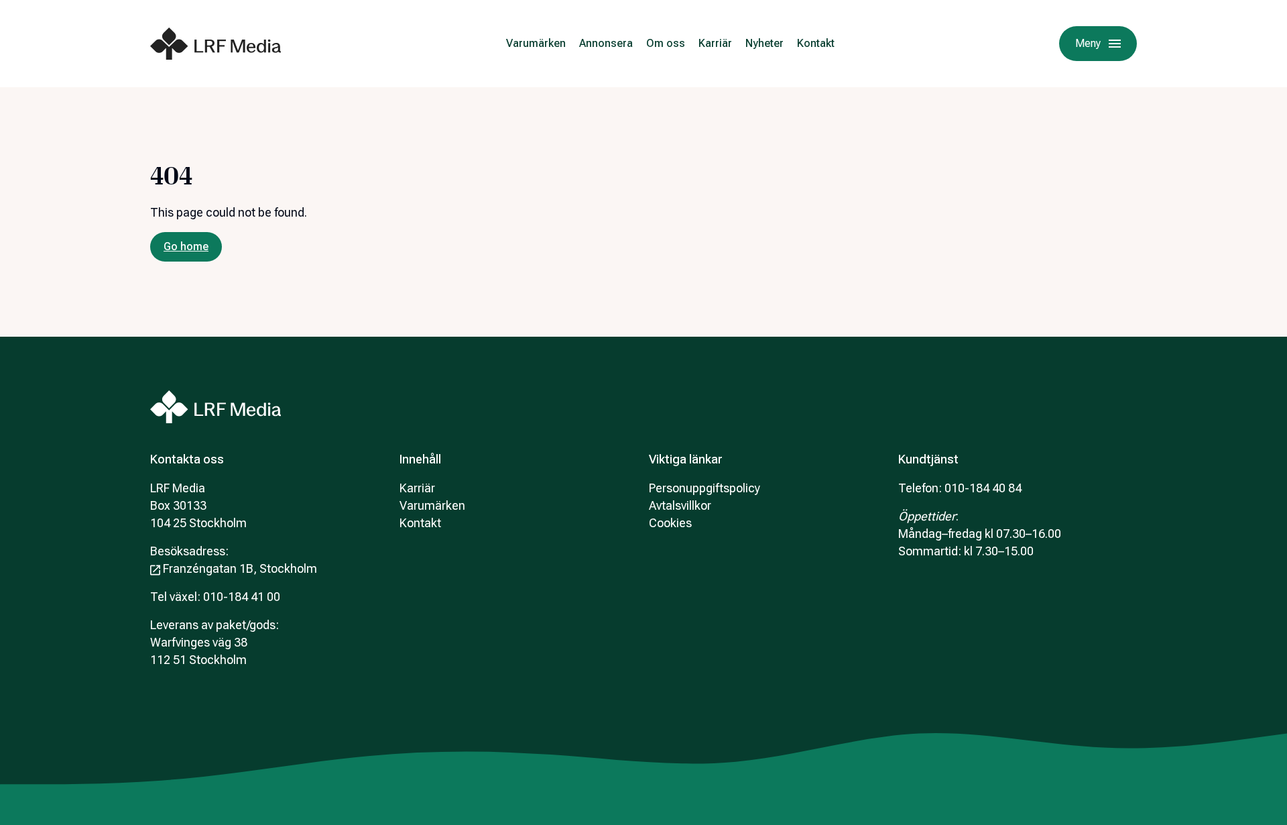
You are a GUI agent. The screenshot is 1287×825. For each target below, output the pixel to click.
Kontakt (816, 43)
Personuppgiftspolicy (704, 488)
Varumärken (536, 43)
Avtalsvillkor (680, 505)
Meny (1088, 43)
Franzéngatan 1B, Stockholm (240, 568)
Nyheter (764, 43)
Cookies (670, 523)
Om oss (665, 43)
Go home (186, 246)
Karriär (715, 43)
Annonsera (606, 43)
